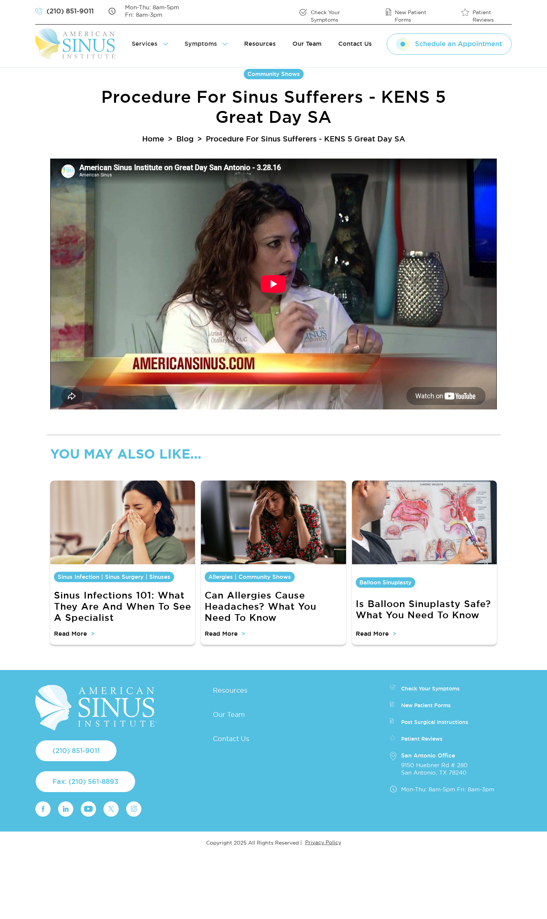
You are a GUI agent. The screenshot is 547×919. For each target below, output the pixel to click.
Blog (184, 139)
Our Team (307, 44)
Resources (260, 44)
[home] (78, 44)
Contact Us (355, 44)
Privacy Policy (323, 842)
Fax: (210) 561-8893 (85, 781)
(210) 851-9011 (76, 750)
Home (153, 139)
